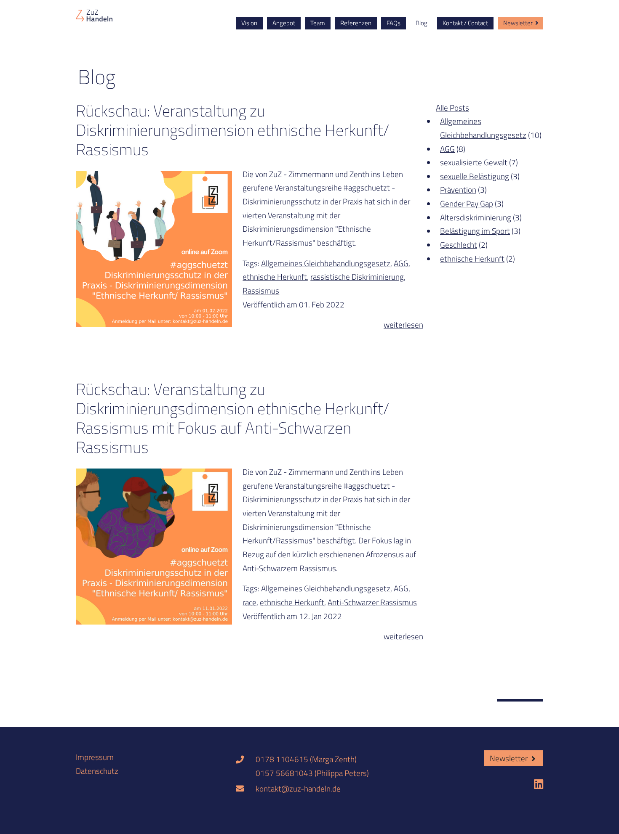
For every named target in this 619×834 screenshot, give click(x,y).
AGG (401, 263)
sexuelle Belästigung (474, 176)
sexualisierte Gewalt (473, 162)
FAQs (393, 23)
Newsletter (518, 23)
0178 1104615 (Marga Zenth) (306, 759)
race (249, 602)
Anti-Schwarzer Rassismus (372, 602)
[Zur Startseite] (94, 14)
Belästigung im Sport (475, 231)
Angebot (283, 23)
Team (317, 23)
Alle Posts (452, 107)
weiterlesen (403, 324)
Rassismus (261, 290)
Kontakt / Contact (465, 23)
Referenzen (355, 23)
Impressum (95, 757)
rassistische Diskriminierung (357, 276)
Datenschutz (97, 771)
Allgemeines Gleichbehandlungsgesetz (325, 263)
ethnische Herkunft (275, 276)
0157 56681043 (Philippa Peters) (312, 773)
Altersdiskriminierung (475, 217)
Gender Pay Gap (466, 203)
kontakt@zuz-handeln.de (298, 788)
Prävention (458, 189)
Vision (249, 23)
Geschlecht (458, 244)
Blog (421, 23)
